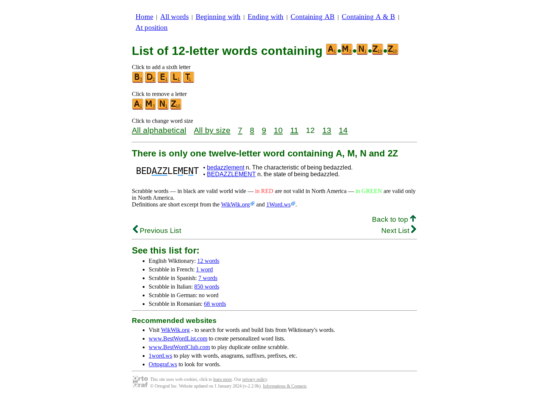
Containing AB (313, 17)
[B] (138, 81)
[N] (163, 108)
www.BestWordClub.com (179, 347)
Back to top (391, 219)
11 (294, 130)
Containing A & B (368, 17)
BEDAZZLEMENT (231, 174)
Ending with (265, 17)
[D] (151, 81)
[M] (151, 108)
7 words (207, 278)
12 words (208, 261)
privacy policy (254, 379)
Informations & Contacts (285, 386)
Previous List (159, 230)
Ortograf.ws (163, 364)
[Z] (176, 108)
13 (326, 130)
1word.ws (160, 355)
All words (174, 17)
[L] (176, 81)
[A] (138, 108)
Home (144, 17)
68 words (215, 304)
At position (152, 27)
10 (278, 130)
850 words (206, 286)
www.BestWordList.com (178, 338)
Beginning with (218, 17)
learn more (222, 379)
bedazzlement (225, 167)
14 (343, 130)
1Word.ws (278, 204)
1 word (204, 269)
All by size (212, 130)
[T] (189, 81)
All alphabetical (159, 130)
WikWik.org (235, 204)
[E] (163, 81)
